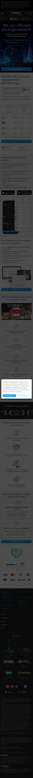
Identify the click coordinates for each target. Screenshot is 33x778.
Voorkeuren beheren (24, 395)
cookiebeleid (24, 390)
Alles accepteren (9, 395)
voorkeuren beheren (15, 392)
